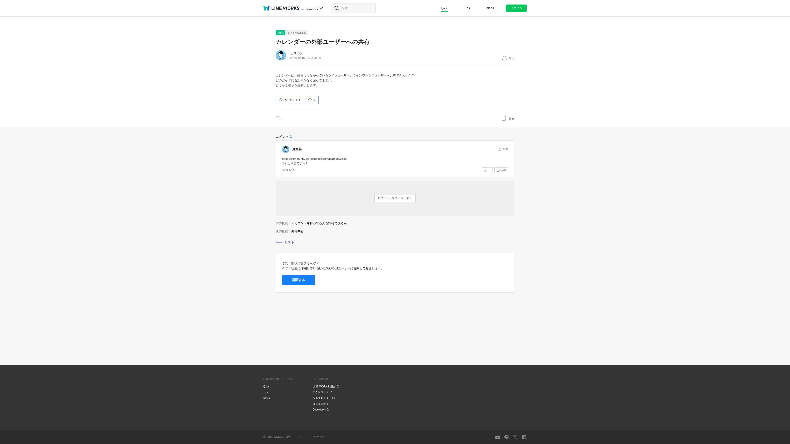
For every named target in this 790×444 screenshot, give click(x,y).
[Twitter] (515, 437)
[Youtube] (497, 437)
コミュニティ (312, 8)
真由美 (297, 149)
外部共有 (297, 231)
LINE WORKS (297, 32)
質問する (298, 280)
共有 (511, 118)
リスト (289, 242)
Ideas (490, 8)
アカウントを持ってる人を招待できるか (319, 223)
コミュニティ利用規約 (311, 436)
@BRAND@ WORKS (281, 8)
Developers (319, 409)
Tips (467, 8)
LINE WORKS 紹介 (324, 386)
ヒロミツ (296, 53)
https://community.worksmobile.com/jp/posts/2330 (314, 158)
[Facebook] (524, 437)
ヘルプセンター (322, 398)
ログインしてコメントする (395, 198)
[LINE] (506, 437)
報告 (511, 58)
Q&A (444, 8)
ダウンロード (321, 392)
